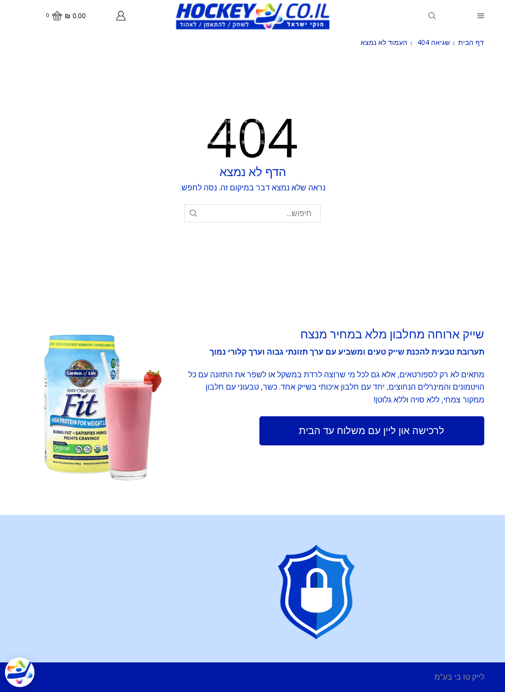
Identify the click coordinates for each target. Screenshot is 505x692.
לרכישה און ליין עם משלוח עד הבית (371, 430)
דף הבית (471, 42)
